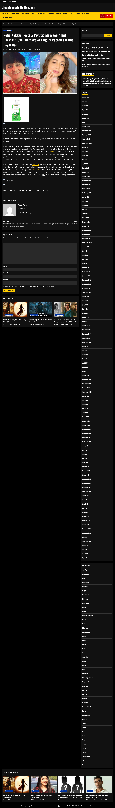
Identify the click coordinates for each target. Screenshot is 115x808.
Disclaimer (85, 14)
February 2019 (86, 471)
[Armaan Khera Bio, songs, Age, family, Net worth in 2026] (99, 784)
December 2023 (86, 230)
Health (84, 665)
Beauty (84, 578)
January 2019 (85, 475)
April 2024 (85, 214)
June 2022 (85, 305)
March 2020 (85, 417)
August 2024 (85, 197)
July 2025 (85, 151)
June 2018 (85, 504)
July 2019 (84, 450)
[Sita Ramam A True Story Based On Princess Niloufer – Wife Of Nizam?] (65, 309)
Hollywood (85, 674)
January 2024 (86, 226)
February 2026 (86, 122)
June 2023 (85, 255)
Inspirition (85, 686)
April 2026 (85, 114)
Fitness (84, 645)
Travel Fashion (86, 757)
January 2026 (86, 126)
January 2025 (86, 176)
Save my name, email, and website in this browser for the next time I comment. (30, 286)
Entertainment (15, 14)
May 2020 (85, 409)
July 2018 (84, 500)
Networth (51, 14)
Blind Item (85, 599)
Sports (84, 727)
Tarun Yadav (8, 49)
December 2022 (86, 280)
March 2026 (85, 118)
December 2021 (86, 330)
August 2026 (85, 97)
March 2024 (85, 218)
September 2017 (86, 541)
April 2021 (85, 363)
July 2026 (85, 102)
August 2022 (85, 297)
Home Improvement (87, 678)
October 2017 (86, 537)
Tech (72, 14)
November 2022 (86, 284)
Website (6, 280)
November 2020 (86, 384)
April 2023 (85, 263)
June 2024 (85, 205)
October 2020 (86, 388)
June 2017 (85, 554)
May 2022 (85, 309)
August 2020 (85, 396)
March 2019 (85, 467)
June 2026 (85, 106)
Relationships (86, 715)
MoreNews (83, 806)
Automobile (85, 574)
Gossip (84, 661)
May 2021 (84, 359)
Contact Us (5, 14)
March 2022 (85, 317)
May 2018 (84, 508)
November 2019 (86, 433)
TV (83, 761)
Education (85, 628)
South (84, 723)
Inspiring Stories (87, 682)
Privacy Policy (7, 18)
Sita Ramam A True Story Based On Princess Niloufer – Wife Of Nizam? (65, 321)
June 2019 (85, 454)
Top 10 (34, 14)
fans (52, 152)
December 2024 (86, 180)
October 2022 (86, 288)
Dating (84, 624)
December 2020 (86, 380)
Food (83, 649)
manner (36, 170)
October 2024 (86, 189)
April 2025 (85, 164)
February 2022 (86, 321)
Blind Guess (85, 595)
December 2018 (86, 479)
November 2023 (86, 234)
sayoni (56, 324)
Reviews (84, 719)
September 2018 (86, 492)
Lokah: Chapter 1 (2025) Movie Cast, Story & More (14, 321)
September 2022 (87, 292)
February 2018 (86, 521)
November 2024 (86, 185)
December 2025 (86, 131)
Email (5, 273)
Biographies (26, 14)
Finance (58, 14)
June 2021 (85, 355)
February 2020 (86, 421)
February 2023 (86, 272)
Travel (78, 14)
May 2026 (85, 110)
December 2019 (86, 429)
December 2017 (86, 529)
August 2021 (85, 346)
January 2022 (86, 326)
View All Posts (24, 212)
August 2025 (85, 147)
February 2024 (86, 222)
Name (5, 266)
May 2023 (85, 259)
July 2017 (84, 550)
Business (84, 611)
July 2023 (85, 251)
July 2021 (84, 350)
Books (84, 607)
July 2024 (85, 201)
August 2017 (85, 545)
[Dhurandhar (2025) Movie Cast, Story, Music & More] (40, 309)
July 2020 (85, 400)
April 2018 (85, 512)
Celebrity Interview (87, 615)
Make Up (84, 694)
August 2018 (85, 496)
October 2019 (86, 438)
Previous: (21, 223)
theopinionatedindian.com (18, 7)
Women (84, 765)
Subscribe (109, 16)
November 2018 (86, 483)
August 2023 (85, 247)
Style (83, 732)
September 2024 (87, 193)
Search (84, 31)
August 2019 (85, 446)
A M (5, 324)
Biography (85, 586)
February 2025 (86, 172)
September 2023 (87, 243)
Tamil (83, 736)
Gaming (84, 653)
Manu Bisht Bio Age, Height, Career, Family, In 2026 (96, 51)
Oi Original (85, 703)
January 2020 (86, 425)
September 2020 (87, 392)
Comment (7, 241)
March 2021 (85, 367)
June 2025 (85, 156)
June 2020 (85, 404)
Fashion (84, 636)
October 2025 (86, 139)
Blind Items (41, 14)
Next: (60, 222)
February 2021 (86, 371)
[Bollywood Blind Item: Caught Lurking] (71, 784)
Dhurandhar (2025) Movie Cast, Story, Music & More (40, 321)
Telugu (84, 744)
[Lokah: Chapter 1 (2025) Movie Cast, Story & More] (15, 309)
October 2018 (86, 487)
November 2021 (86, 334)
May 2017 (84, 558)
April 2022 (85, 313)
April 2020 (85, 413)
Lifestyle (84, 690)
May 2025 (85, 160)
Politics (84, 711)
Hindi (83, 669)
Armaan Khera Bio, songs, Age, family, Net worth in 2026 (97, 796)
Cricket (65, 14)
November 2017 (86, 533)
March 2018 (85, 516)
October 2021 (86, 338)
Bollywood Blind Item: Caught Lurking (92, 55)
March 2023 (85, 268)
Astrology (85, 570)
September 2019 (86, 442)
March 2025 (85, 168)
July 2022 (85, 301)
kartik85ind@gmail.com (66, 797)
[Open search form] (98, 15)
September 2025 (87, 143)
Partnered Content (87, 707)
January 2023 (86, 276)
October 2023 (86, 238)
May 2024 (85, 209)
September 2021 (86, 342)
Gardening (85, 657)
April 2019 (85, 462)
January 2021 (85, 375)
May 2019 (84, 458)
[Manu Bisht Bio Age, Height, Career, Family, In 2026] (44, 784)
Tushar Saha (90, 799)
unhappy (35, 164)
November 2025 (86, 135)
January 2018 (85, 525)
